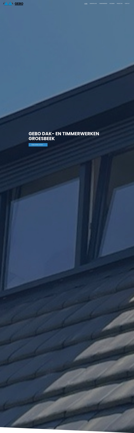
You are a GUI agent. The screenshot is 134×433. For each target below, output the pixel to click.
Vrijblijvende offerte (37, 144)
